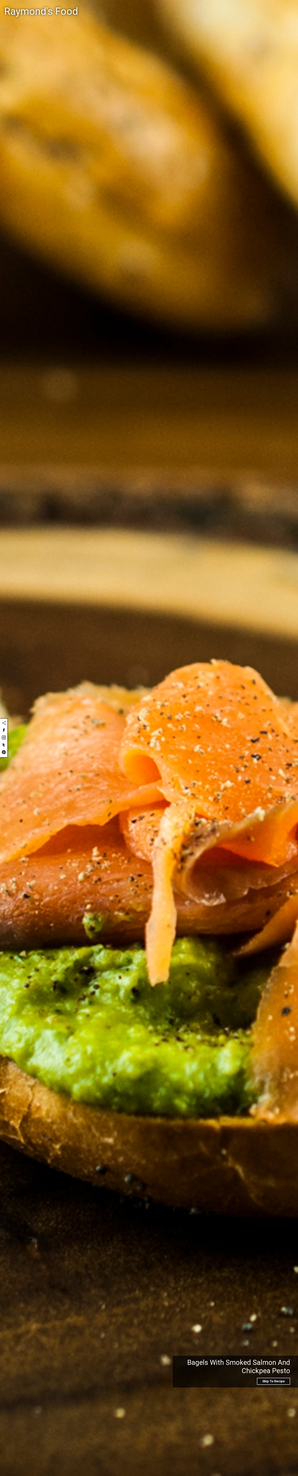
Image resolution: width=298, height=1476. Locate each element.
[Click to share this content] (4, 723)
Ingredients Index (246, 7)
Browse (273, 7)
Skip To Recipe (273, 1381)
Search (178, 7)
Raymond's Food (41, 11)
